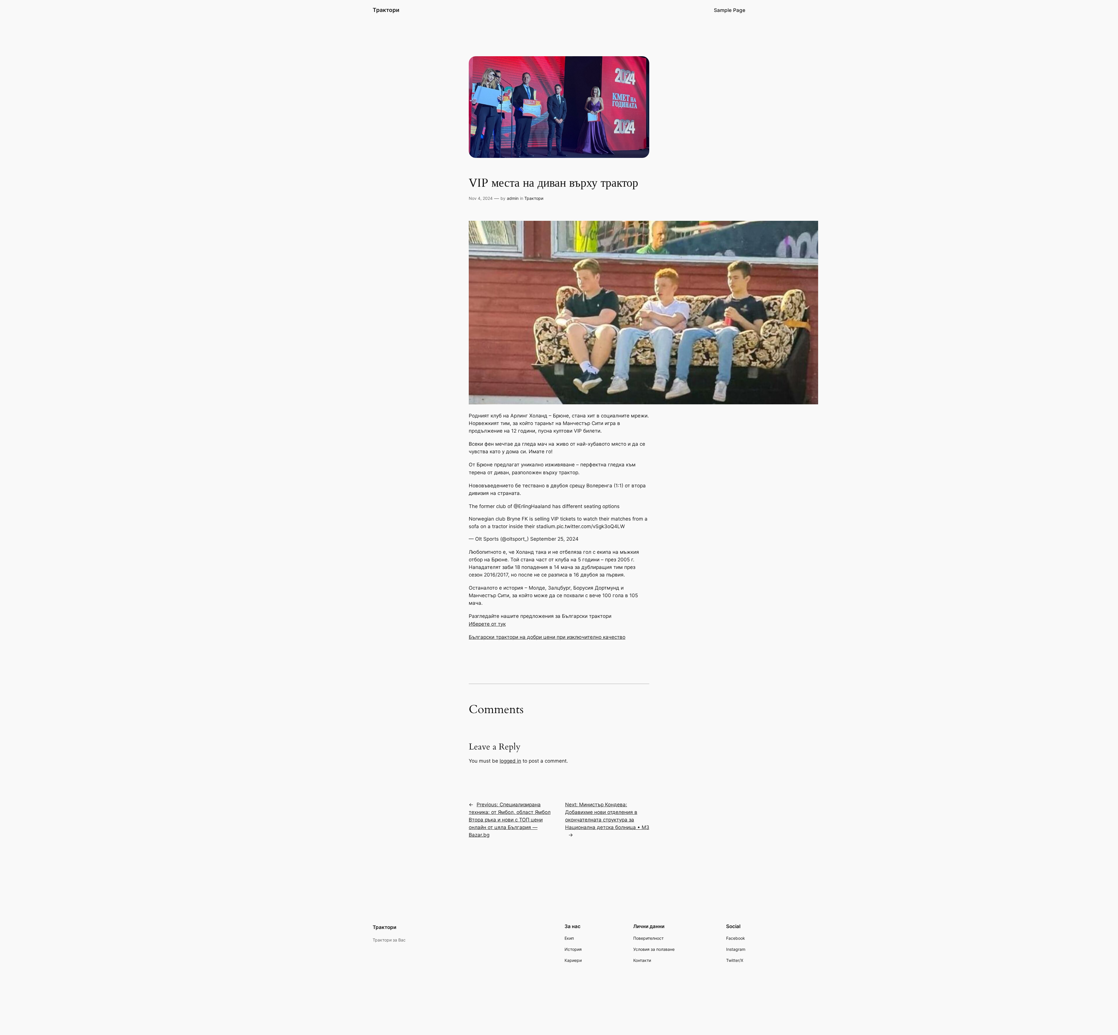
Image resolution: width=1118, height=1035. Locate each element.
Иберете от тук (487, 624)
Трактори (386, 9)
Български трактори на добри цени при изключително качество (547, 637)
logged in (510, 761)
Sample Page (729, 10)
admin (513, 198)
